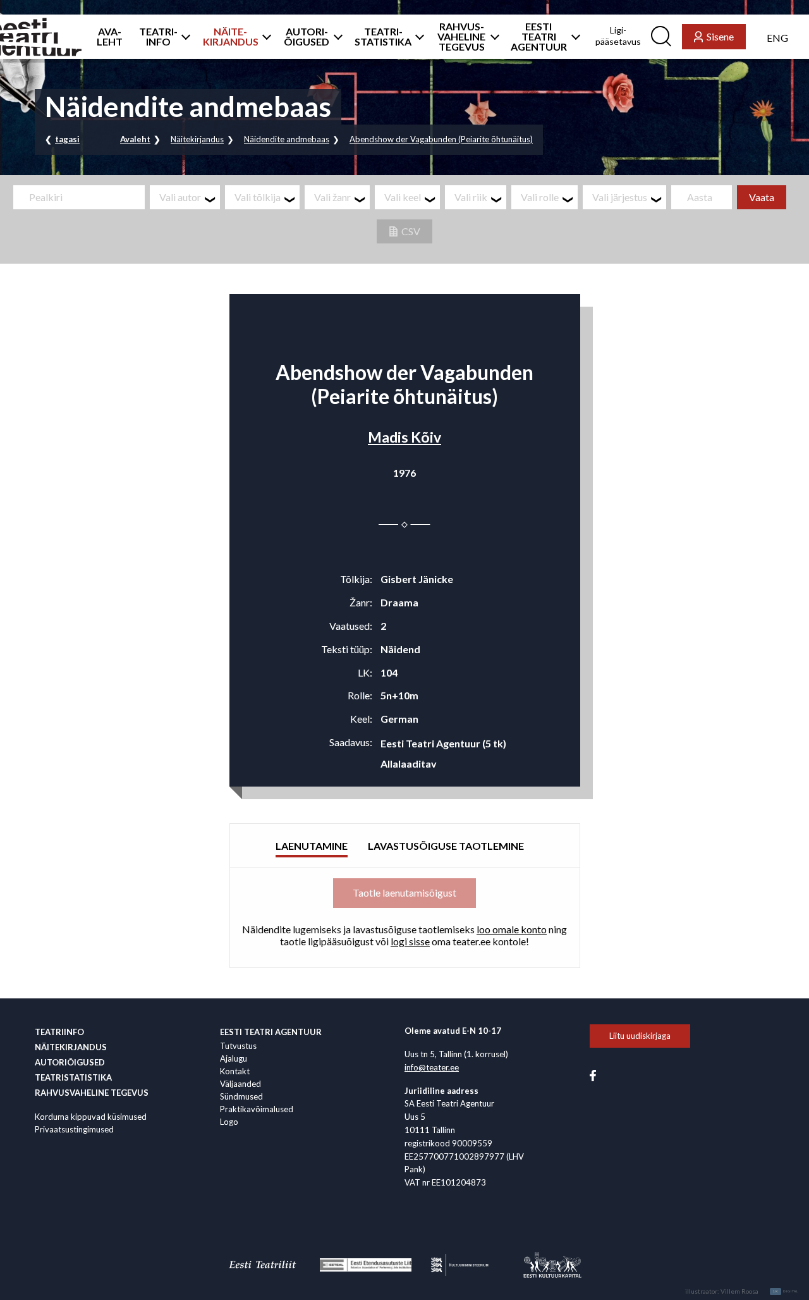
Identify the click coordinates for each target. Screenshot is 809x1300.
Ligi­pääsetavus (618, 36)
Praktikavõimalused (256, 1109)
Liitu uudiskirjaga (640, 1036)
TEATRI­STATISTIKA (383, 37)
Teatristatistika (73, 1077)
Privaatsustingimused (74, 1129)
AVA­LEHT (110, 37)
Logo (229, 1122)
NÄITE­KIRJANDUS (231, 37)
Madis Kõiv (404, 437)
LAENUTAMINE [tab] (312, 846)
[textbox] (189, 197)
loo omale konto (512, 929)
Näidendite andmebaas (286, 139)
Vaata (761, 197)
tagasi (67, 139)
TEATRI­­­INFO (158, 37)
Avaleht (135, 139)
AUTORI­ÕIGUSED (306, 37)
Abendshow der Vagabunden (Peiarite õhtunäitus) (441, 139)
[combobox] (185, 197)
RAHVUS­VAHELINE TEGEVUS (461, 36)
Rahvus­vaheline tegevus (92, 1093)
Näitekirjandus (197, 139)
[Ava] (182, 36)
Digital (786, 1291)
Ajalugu (233, 1058)
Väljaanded (240, 1084)
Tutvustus (238, 1046)
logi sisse (410, 941)
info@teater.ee (431, 1067)
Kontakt (235, 1071)
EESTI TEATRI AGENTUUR (539, 36)
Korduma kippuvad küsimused (91, 1117)
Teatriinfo (59, 1032)
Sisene (720, 36)
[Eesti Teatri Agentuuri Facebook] (593, 1074)
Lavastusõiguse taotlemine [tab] (446, 846)
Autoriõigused (70, 1062)
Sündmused (241, 1096)
